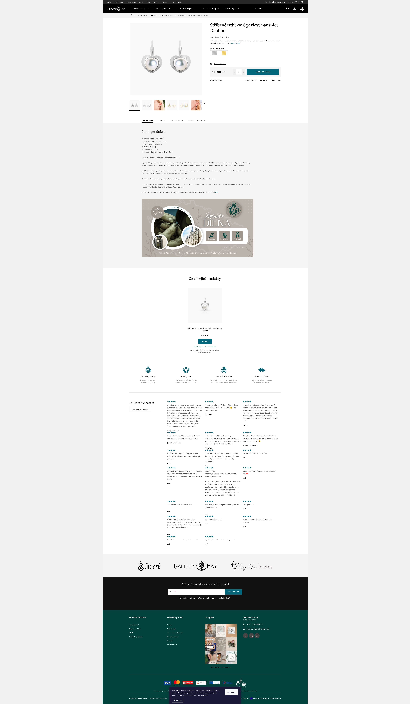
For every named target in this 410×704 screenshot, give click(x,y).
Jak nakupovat (134, 625)
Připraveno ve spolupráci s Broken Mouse (267, 698)
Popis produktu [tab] (147, 120)
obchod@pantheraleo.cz (257, 628)
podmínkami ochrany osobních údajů (216, 598)
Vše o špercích (177, 2)
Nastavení (178, 700)
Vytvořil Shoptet (242, 698)
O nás (109, 2)
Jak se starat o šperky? (135, 2)
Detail (205, 341)
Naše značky (119, 2)
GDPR (131, 633)
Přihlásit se (233, 592)
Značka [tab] (176, 120)
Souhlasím (231, 692)
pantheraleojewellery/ (251, 635)
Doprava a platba (134, 629)
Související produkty (195, 120)
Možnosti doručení (220, 64)
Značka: (216, 80)
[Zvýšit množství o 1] (243, 72)
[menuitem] (140, 8)
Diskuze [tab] (162, 120)
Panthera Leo (245, 635)
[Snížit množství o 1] (234, 72)
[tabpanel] (205, 322)
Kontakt (165, 2)
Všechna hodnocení (140, 410)
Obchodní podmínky (136, 637)
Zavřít (222, 80)
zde (206, 695)
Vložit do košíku (263, 72)
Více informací (235, 43)
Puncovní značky (152, 2)
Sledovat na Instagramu (222, 667)
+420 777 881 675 (254, 624)
